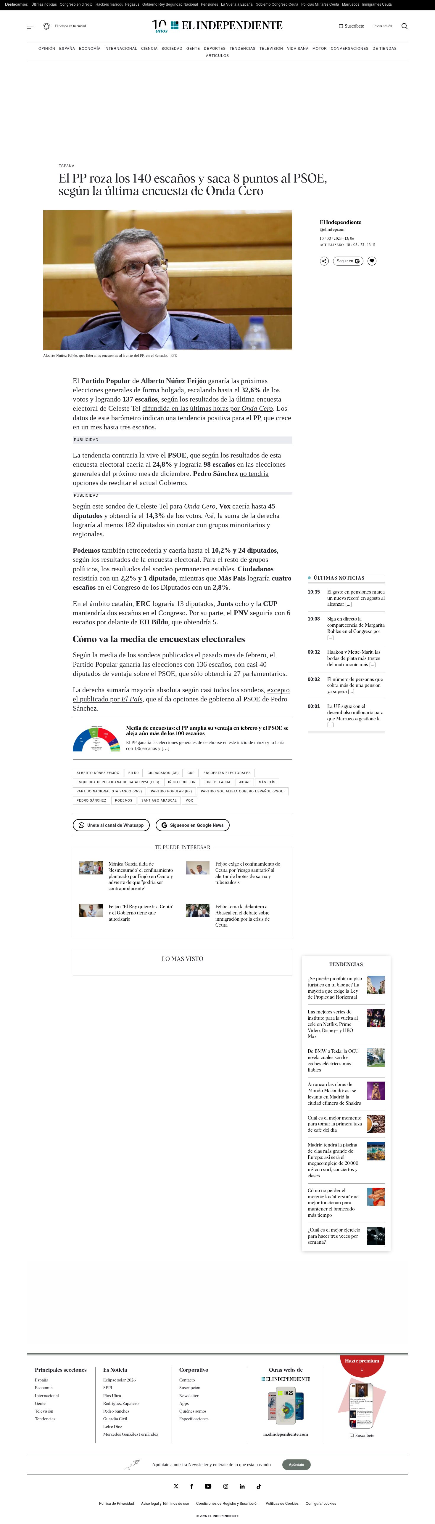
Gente (193, 48)
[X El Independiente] (176, 1486)
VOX (189, 800)
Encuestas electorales (227, 773)
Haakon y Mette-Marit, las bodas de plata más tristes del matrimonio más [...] (354, 658)
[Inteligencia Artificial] (286, 1423)
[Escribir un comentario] (372, 261)
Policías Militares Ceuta (320, 4)
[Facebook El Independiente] (191, 1487)
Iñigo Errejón (182, 782)
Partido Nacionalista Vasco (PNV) (109, 791)
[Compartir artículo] (324, 261)
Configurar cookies (321, 1503)
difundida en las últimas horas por (207, 408)
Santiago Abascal (159, 800)
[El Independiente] (217, 26)
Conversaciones (350, 48)
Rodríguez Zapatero (120, 1403)
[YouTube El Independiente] (208, 1487)
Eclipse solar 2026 (119, 1380)
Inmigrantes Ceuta (377, 4)
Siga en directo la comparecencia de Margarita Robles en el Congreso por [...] (356, 628)
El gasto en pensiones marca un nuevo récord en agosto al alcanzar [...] (356, 598)
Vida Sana (298, 48)
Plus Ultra (112, 1395)
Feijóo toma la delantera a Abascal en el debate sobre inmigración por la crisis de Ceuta (242, 916)
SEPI (107, 1387)
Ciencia (149, 48)
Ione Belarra (217, 782)
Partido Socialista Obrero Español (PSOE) (243, 791)
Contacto (187, 1380)
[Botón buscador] (405, 26)
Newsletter (189, 1395)
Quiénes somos (193, 1411)
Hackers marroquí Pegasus (117, 4)
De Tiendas (385, 48)
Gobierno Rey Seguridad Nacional (170, 4)
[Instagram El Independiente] (225, 1487)
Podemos (124, 800)
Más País (267, 782)
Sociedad (172, 48)
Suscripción (189, 1387)
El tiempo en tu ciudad (70, 26)
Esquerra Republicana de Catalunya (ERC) (118, 782)
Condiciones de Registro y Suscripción (227, 1503)
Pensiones (209, 4)
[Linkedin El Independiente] (242, 1487)
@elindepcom (332, 229)
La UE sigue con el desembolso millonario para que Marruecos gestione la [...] (355, 715)
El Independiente (340, 222)
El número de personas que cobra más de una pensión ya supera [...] (355, 686)
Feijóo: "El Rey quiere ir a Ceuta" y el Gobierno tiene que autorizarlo (141, 913)
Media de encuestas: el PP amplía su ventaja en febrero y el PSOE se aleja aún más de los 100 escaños (207, 730)
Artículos (217, 55)
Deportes (215, 48)
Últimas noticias (44, 4)
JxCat (244, 782)
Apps (184, 1403)
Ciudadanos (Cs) (163, 773)
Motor (319, 48)
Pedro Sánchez (91, 800)
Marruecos (350, 4)
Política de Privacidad (116, 1503)
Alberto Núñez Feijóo (98, 773)
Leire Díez (112, 1426)
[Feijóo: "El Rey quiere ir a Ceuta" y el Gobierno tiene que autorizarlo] (91, 916)
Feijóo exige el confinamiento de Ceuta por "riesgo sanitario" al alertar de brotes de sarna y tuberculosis (247, 873)
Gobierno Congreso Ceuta (277, 4)
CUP (191, 773)
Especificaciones (194, 1418)
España (67, 48)
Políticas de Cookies (282, 1503)
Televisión (271, 48)
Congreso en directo (76, 4)
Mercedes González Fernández (130, 1434)
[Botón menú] (30, 26)
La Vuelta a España (237, 4)
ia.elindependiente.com (285, 1434)
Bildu (133, 773)
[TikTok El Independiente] (259, 1487)
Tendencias (243, 48)
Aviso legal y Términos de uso (165, 1503)
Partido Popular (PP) (171, 791)
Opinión (46, 48)
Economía (90, 48)
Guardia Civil (115, 1418)
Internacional (120, 48)
